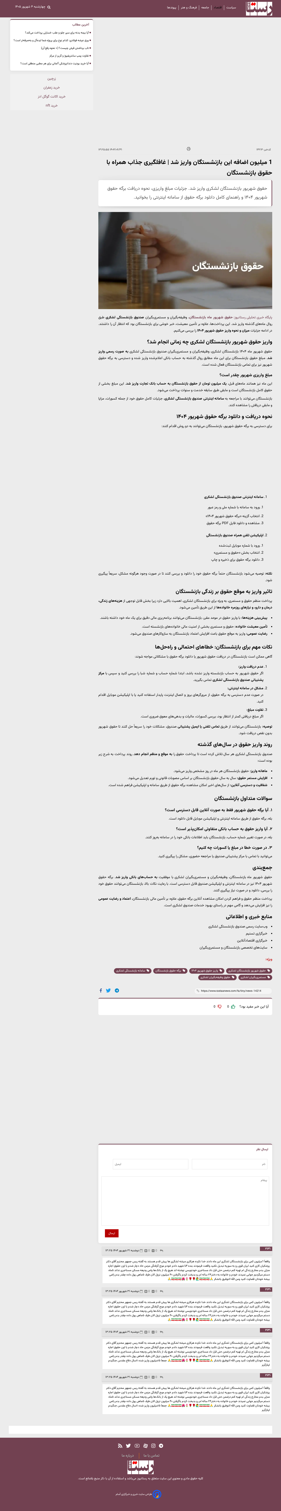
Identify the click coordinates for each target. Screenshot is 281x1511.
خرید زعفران (51, 87)
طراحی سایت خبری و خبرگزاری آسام (134, 1494)
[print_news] (189, 149)
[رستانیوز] (255, 9)
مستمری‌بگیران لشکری (254, 977)
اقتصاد (218, 7)
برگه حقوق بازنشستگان (168, 971)
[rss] (120, 1445)
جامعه (205, 7)
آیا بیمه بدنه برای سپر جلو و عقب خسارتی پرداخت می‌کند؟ (57, 33)
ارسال (111, 1233)
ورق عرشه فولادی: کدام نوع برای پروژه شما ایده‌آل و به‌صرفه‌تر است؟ (51, 40)
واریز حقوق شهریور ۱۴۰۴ (205, 971)
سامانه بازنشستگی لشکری (131, 971)
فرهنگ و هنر (189, 7)
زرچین (51, 78)
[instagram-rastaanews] (153, 1445)
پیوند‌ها (171, 7)
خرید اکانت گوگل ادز (52, 97)
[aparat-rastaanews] (145, 1445)
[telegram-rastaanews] (161, 1445)
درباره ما (128, 1456)
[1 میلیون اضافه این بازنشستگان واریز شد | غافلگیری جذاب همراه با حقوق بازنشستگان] (117, 990)
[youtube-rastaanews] (137, 1445)
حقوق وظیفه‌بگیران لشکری (215, 977)
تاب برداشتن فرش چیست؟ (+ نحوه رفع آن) (65, 48)
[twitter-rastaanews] (128, 1445)
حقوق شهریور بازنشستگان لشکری (247, 971)
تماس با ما (151, 1456)
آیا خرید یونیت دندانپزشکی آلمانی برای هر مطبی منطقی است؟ (54, 63)
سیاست (231, 7)
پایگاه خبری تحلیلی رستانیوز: (253, 317)
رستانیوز (141, 1478)
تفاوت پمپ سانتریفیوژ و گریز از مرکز (69, 56)
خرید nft (52, 106)
